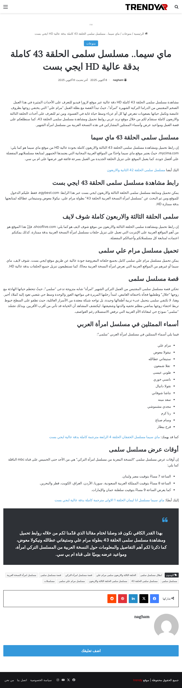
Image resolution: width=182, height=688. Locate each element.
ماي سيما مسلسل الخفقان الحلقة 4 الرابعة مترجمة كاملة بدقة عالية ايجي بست (104, 437)
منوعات (126, 33)
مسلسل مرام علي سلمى (72, 581)
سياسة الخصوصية (41, 680)
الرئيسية (139, 33)
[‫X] (143, 598)
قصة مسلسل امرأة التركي (78, 575)
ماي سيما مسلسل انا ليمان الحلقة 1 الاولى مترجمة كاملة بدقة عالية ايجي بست (109, 500)
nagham (118, 80)
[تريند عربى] (146, 6)
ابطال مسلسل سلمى (151, 575)
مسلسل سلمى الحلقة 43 (144, 581)
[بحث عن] (176, 8)
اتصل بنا (22, 680)
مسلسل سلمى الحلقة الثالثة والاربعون (108, 581)
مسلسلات (49, 581)
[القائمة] (5, 8)
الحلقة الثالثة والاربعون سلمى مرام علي (116, 575)
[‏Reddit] (111, 598)
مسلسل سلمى (169, 581)
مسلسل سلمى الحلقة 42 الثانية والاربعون (136, 170)
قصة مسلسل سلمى (50, 575)
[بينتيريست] (122, 598)
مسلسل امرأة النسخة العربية (21, 575)
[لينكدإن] (133, 598)
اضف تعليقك (91, 650)
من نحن (9, 680)
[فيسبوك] (154, 598)
